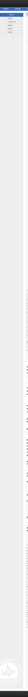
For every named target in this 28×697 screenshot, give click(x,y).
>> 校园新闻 (9, 18)
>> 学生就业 (9, 32)
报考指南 (18, 9)
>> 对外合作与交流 (11, 22)
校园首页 (6, 9)
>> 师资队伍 (9, 25)
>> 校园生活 (9, 28)
